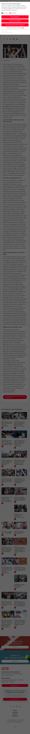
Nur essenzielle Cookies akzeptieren (15, 25)
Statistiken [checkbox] (13, 13)
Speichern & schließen (15, 21)
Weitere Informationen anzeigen (14, 27)
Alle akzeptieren (15, 17)
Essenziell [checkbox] (5, 13)
